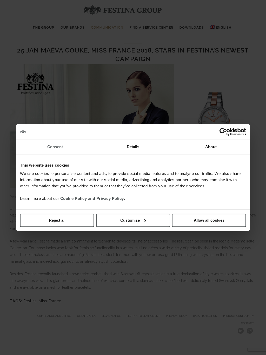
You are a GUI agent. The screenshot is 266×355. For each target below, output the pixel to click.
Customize (130, 220)
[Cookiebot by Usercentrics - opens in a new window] (223, 132)
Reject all (57, 220)
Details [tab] (133, 146)
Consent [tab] (55, 146)
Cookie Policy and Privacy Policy (92, 198)
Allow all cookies (209, 220)
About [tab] (211, 146)
